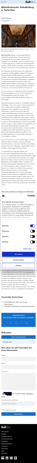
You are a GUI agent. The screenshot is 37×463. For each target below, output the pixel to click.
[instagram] (12, 458)
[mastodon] (16, 458)
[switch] (32, 231)
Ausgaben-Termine (6, 436)
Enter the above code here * (10, 400)
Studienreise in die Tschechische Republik (22, 306)
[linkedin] (8, 458)
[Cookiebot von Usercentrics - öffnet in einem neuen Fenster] (27, 196)
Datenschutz (4, 448)
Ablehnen (18, 265)
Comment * (5, 371)
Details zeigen (27, 249)
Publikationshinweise (6, 438)
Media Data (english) (6, 443)
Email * (3, 363)
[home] (31, 2)
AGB (2, 451)
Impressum (4, 446)
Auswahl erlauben (18, 260)
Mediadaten (4, 441)
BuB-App (3, 434)
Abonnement (5, 431)
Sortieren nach (7, 342)
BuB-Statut (4, 453)
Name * (3, 355)
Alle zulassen (19, 254)
